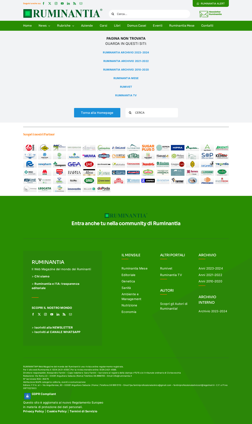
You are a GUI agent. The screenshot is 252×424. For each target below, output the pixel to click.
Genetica (128, 281)
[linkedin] (68, 3)
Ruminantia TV (171, 275)
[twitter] (49, 3)
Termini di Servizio (83, 411)
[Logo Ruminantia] (62, 10)
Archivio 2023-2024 (213, 311)
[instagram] (56, 3)
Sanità (126, 288)
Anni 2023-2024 (211, 268)
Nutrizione (129, 305)
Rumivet (166, 268)
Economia (129, 312)
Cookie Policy (57, 411)
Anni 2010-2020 (210, 281)
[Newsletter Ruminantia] (210, 11)
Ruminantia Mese (135, 268)
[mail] (81, 3)
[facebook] (43, 3)
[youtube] (62, 3)
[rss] (74, 3)
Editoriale (129, 275)
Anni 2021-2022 (210, 275)
